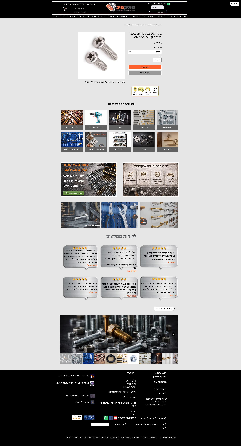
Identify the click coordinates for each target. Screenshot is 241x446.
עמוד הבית (159, 25)
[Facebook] (111, 418)
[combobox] (145, 52)
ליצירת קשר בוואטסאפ (157, 3)
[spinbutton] (157, 60)
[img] (96, 120)
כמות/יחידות (158, 47)
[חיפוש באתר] (150, 11)
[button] (65, 9)
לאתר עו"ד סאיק (82, 402)
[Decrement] (160, 60)
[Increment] (154, 60)
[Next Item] (173, 334)
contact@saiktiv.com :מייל (122, 391)
